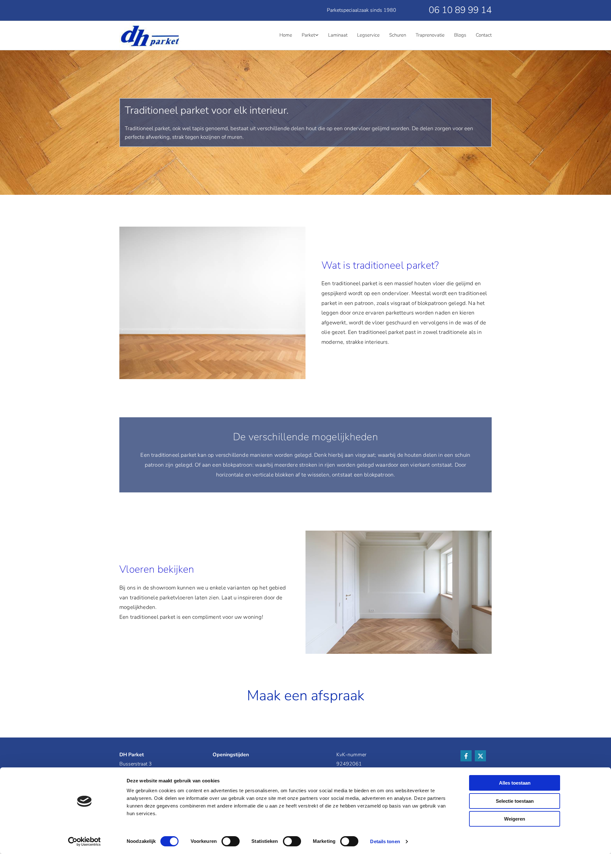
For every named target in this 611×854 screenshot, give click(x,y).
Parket (308, 35)
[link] (305, 36)
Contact (484, 35)
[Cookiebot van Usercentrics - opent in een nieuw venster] (84, 841)
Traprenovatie (430, 35)
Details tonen (385, 841)
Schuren (397, 35)
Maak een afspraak (305, 695)
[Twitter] (480, 755)
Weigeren (514, 819)
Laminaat (338, 35)
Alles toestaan (514, 783)
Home (285, 35)
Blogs (460, 35)
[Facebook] (466, 755)
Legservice (368, 35)
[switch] (230, 841)
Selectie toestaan (515, 801)
